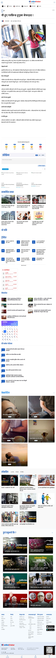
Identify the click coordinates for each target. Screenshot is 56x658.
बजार (11, 617)
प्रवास (2, 627)
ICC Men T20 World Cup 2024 (22, 619)
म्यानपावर (10, 6)
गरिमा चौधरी (33, 6)
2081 (30, 621)
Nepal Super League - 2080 (22, 627)
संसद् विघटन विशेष (40, 620)
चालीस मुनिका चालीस (31, 624)
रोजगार (11, 620)
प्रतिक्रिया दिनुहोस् (41, 166)
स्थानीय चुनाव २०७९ (40, 624)
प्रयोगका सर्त (48, 618)
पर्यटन (11, 618)
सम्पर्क (47, 624)
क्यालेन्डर (4, 322)
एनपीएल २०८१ (21, 617)
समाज (2, 617)
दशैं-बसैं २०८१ (39, 634)
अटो (11, 624)
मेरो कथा (29, 630)
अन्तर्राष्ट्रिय (3, 629)
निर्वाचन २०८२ (39, 627)
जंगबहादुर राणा (26, 6)
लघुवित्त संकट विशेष (40, 618)
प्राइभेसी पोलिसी (48, 622)
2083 (30, 628)
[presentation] (43, 169)
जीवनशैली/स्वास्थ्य (4, 625)
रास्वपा (40, 6)
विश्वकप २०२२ (39, 632)
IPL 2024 (21, 621)
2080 (30, 619)
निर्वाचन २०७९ (39, 625)
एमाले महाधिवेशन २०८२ (40, 630)
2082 (30, 622)
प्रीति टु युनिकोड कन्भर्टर (30, 634)
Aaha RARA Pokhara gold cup (22, 624)
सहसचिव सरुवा (17, 6)
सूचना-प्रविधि (12, 625)
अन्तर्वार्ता (2, 622)
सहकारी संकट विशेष (40, 617)
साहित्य (2, 620)
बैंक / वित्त (12, 622)
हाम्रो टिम (47, 617)
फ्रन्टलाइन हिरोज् (31, 632)
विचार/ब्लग (3, 618)
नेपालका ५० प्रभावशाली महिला (31, 617)
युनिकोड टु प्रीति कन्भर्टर (30, 637)
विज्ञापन (47, 620)
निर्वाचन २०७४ (39, 622)
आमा (4, 6)
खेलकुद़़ (2, 624)
